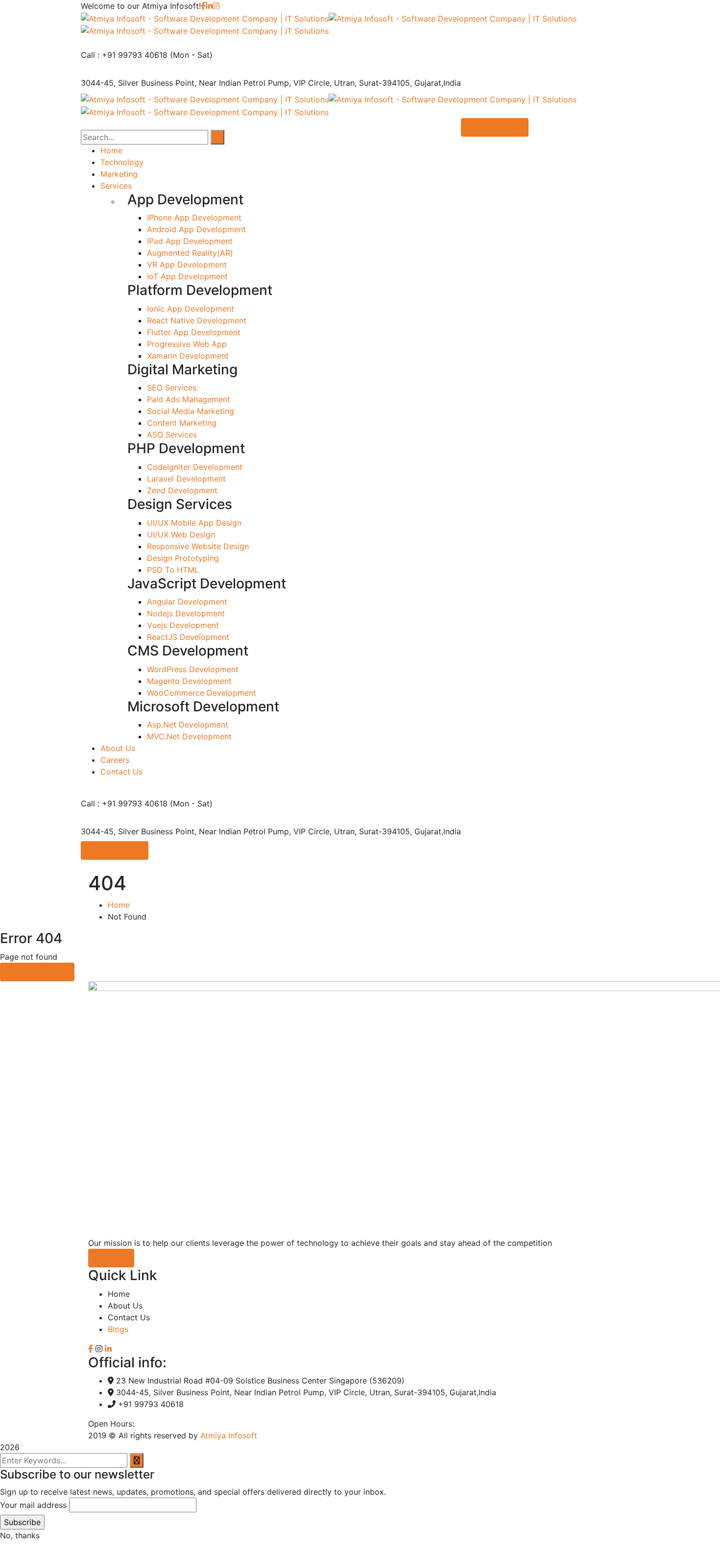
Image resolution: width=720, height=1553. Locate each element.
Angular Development (187, 602)
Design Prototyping (183, 558)
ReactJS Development (188, 637)
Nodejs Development (186, 613)
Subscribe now (114, 850)
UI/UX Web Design (181, 534)
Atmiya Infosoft (228, 1435)
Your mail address (33, 1505)
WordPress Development (193, 669)
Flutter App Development (193, 332)
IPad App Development (190, 241)
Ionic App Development (190, 309)
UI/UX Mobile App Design (194, 523)
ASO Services (172, 434)
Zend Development (182, 490)
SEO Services (171, 387)
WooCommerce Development (201, 693)
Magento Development (189, 681)
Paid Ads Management (188, 399)
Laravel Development (186, 479)
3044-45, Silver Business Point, (138, 83)
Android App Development (196, 229)
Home (119, 905)
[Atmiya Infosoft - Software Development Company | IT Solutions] (205, 18)
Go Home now (40, 972)
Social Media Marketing (190, 411)
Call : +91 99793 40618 (124, 55)
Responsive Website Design (198, 546)
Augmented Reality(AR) (190, 253)
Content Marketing (181, 423)
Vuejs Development (183, 625)
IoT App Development (187, 276)
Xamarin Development (188, 356)
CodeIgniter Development (194, 467)
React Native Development (196, 320)
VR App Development (187, 264)
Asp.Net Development (187, 724)
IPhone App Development (194, 217)
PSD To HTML (173, 570)
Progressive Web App (187, 344)
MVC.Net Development (189, 736)
